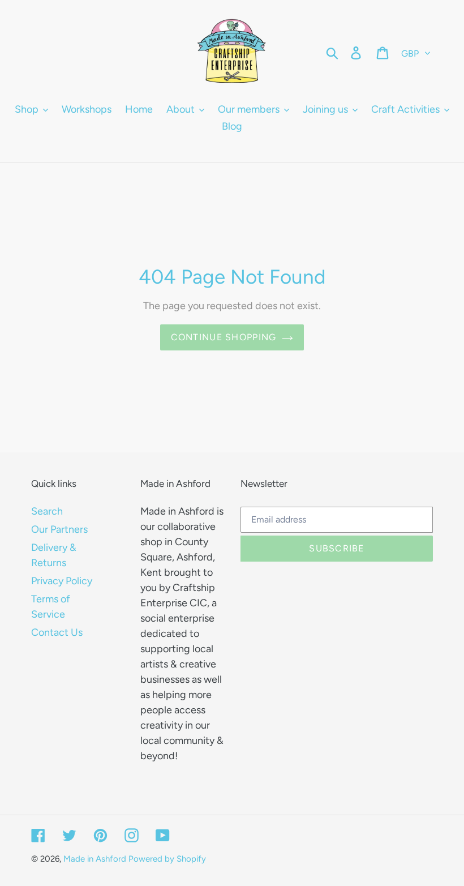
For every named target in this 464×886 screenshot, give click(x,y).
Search (47, 511)
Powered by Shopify (167, 859)
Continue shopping (224, 337)
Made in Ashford (94, 859)
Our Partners (59, 529)
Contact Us (57, 632)
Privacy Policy (61, 581)
